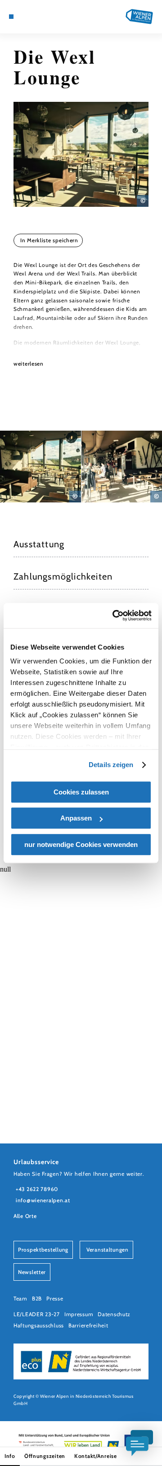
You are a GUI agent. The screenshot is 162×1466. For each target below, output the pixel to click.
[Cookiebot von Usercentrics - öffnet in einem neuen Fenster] (114, 615)
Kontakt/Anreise (95, 1456)
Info (9, 1456)
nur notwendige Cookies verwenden (81, 844)
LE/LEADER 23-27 (37, 1314)
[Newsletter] (31, 16)
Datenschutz (114, 1314)
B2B (37, 1298)
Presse (54, 1298)
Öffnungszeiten (44, 1456)
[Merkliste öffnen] (38, 16)
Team (20, 1298)
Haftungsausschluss (39, 1325)
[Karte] (24, 16)
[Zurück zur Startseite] (139, 16)
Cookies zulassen (81, 792)
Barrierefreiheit (88, 1325)
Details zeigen (111, 764)
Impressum (78, 1314)
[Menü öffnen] (11, 16)
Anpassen (76, 818)
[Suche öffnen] (45, 16)
